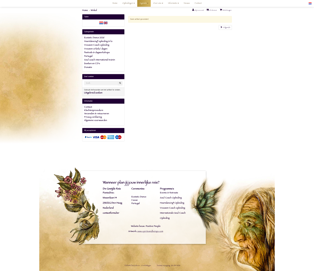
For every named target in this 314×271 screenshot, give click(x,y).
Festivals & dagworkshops (97, 52)
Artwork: (132, 231)
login (149, 265)
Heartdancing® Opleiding (172, 203)
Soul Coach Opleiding (171, 198)
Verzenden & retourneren (96, 113)
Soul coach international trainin (99, 60)
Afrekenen (213, 10)
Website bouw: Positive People (146, 226)
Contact (198, 3)
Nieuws (187, 3)
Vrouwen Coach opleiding (96, 45)
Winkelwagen (226, 10)
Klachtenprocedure (93, 110)
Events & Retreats (169, 193)
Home (115, 3)
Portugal (88, 56)
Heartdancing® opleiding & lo (98, 41)
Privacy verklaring (93, 117)
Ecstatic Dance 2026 (94, 37)
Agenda (143, 3)
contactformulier (111, 213)
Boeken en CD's (92, 63)
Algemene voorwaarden (95, 120)
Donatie (88, 67)
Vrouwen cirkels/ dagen (95, 49)
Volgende (226, 27)
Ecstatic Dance (138, 197)
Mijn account (199, 10)
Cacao (134, 200)
